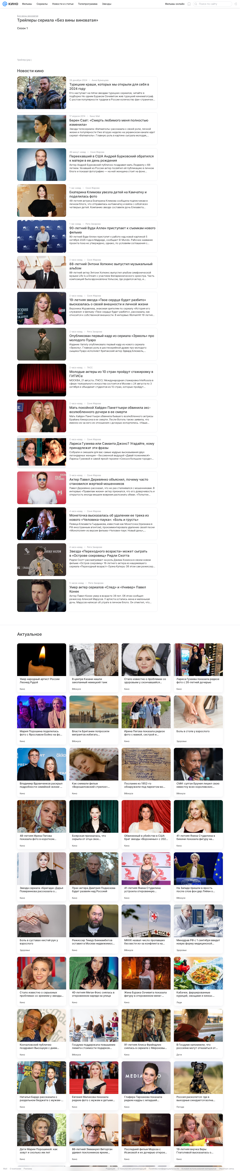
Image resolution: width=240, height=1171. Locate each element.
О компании (15, 1168)
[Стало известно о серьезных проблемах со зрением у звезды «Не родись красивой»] (41, 981)
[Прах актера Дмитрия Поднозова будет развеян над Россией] (93, 876)
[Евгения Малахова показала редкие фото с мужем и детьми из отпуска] (93, 1085)
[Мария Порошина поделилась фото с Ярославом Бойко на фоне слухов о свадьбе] (41, 720)
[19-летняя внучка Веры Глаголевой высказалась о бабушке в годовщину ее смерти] (198, 1138)
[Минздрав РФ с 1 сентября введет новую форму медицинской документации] (198, 929)
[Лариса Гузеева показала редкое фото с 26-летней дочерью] (198, 667)
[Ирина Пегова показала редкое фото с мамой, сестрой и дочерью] (146, 720)
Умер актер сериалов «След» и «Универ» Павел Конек (107, 589)
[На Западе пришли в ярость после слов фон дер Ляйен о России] (198, 876)
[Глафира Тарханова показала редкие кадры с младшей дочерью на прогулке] (146, 1085)
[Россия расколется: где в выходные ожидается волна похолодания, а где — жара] (198, 1085)
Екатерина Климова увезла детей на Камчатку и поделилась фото (108, 194)
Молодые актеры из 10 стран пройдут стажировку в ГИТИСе (111, 374)
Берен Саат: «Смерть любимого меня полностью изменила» (108, 122)
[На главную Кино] (12, 4)
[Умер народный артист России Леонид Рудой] (41, 667)
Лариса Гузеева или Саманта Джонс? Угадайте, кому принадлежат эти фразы (111, 446)
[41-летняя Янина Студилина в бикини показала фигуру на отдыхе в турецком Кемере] (198, 824)
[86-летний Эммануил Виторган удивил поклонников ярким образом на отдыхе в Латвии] (93, 1138)
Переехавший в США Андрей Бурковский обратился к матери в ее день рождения (111, 158)
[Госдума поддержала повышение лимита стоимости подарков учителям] (93, 1033)
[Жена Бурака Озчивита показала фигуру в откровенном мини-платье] (146, 981)
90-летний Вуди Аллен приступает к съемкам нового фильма (112, 230)
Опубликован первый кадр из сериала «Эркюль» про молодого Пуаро (111, 338)
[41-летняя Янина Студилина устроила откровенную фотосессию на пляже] (146, 876)
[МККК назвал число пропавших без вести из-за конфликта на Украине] (146, 929)
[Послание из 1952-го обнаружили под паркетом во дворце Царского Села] (146, 772)
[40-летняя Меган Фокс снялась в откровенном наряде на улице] (93, 981)
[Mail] (5, 4)
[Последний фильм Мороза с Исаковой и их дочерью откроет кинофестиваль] (146, 1138)
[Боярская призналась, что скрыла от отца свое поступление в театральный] (93, 824)
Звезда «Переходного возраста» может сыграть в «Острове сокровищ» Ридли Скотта (108, 553)
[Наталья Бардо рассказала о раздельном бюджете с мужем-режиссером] (41, 1085)
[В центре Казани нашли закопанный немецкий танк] (93, 667)
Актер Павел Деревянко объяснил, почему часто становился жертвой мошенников (108, 482)
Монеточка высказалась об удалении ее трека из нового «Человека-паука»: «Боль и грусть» (109, 517)
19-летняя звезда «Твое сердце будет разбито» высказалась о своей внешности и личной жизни (108, 302)
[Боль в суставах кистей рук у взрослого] (41, 929)
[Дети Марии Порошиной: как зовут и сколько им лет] (41, 1138)
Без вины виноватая (27, 16)
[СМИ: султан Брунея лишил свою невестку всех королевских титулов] (198, 772)
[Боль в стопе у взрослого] (198, 720)
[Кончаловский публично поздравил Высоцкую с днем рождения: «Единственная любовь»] (41, 1033)
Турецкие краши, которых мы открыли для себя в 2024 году (109, 86)
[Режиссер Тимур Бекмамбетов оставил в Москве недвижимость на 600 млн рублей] (93, 929)
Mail (5, 1168)
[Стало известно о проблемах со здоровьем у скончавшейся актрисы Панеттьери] (146, 667)
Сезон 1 (22, 28)
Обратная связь (226, 1168)
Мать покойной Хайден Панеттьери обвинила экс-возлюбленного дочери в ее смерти (110, 410)
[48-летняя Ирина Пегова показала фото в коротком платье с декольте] (41, 824)
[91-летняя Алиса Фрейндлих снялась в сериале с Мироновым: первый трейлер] (146, 1033)
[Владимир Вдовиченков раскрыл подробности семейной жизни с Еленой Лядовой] (41, 772)
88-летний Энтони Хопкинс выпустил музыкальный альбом (110, 266)
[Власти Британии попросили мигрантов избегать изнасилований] (93, 720)
